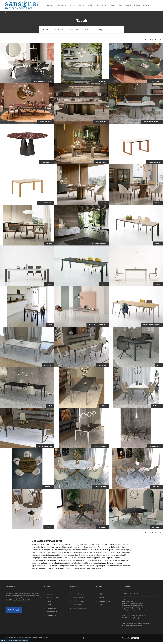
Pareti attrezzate (52, 597)
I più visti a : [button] (115, 29)
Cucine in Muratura (79, 604)
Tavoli (26, 13)
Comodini (102, 597)
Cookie (10, 640)
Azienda (50, 5)
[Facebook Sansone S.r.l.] (84, 638)
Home (7, 13)
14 (160, 39)
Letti (100, 594)
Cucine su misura (78, 601)
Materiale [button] (74, 29)
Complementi (125, 5)
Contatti (147, 5)
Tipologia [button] (99, 29)
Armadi (101, 604)
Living (81, 5)
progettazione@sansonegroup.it (133, 608)
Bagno (113, 5)
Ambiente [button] (59, 29)
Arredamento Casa (17, 13)
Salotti (49, 604)
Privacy (3, 640)
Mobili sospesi (51, 608)
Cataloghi (62, 5)
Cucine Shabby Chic (79, 608)
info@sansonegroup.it (129, 601)
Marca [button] (45, 29)
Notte (90, 5)
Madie (49, 601)
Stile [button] (86, 29)
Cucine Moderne (78, 594)
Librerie (49, 594)
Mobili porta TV (52, 612)
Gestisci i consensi (21, 640)
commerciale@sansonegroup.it (132, 606)
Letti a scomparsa (105, 601)
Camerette (101, 5)
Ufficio (137, 5)
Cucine (73, 5)
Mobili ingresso (52, 615)
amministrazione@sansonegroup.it (134, 603)
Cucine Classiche (78, 597)
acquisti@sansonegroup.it (131, 610)
